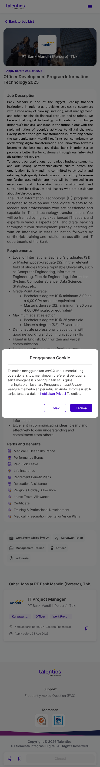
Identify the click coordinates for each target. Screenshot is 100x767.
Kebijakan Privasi (53, 394)
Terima (81, 408)
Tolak (55, 408)
